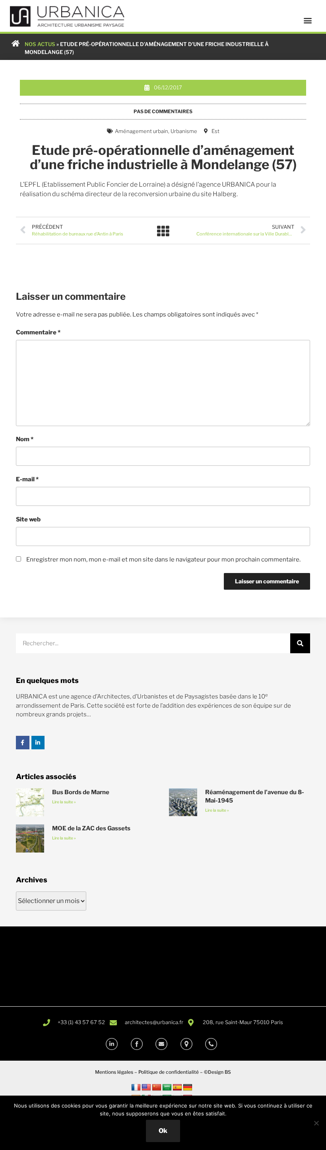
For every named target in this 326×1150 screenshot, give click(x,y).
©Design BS (217, 1072)
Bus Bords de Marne (80, 792)
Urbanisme (184, 131)
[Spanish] (177, 1088)
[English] (146, 1088)
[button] (307, 20)
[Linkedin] (38, 742)
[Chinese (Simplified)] (156, 1088)
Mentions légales (114, 1072)
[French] (136, 1088)
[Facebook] (22, 742)
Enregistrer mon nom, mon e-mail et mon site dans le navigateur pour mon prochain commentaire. (163, 559)
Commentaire (38, 332)
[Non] (316, 1123)
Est (215, 131)
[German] (187, 1088)
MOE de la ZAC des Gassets (91, 828)
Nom (24, 439)
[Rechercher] (300, 643)
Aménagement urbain (141, 131)
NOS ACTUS (40, 44)
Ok (163, 1131)
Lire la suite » (64, 801)
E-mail (27, 479)
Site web (28, 519)
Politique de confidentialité (168, 1072)
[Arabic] (167, 1088)
